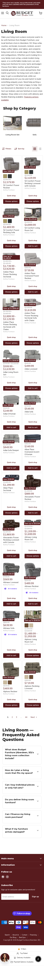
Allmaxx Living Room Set (31, 538)
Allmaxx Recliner (32, 586)
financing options (28, 823)
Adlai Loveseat (31, 369)
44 (26, 717)
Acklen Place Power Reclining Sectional (10, 274)
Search (7, 935)
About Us (15, 935)
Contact (24, 935)
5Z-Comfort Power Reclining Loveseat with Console (33, 183)
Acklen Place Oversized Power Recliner (32, 275)
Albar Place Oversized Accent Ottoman (32, 451)
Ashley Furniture (9, 190)
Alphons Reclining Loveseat (32, 687)
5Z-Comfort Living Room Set (32, 229)
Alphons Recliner (10, 691)
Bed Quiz (22, 937)
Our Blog (13, 937)
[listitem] (12, 126)
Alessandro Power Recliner (32, 498)
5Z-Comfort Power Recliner (11, 186)
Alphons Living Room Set (31, 640)
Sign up (35, 896)
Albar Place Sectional (8, 489)
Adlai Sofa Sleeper (11, 450)
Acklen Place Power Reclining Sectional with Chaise (10, 326)
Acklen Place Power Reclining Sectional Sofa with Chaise (31, 317)
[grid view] (34, 148)
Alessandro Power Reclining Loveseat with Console (11, 540)
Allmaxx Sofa (8, 628)
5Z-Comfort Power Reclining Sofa (11, 231)
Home (3, 25)
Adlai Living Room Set (10, 373)
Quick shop (11, 196)
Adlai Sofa (29, 412)
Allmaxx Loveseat (11, 582)
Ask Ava (31, 937)
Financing (33, 935)
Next (33, 717)
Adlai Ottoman (9, 414)
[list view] (40, 148)
